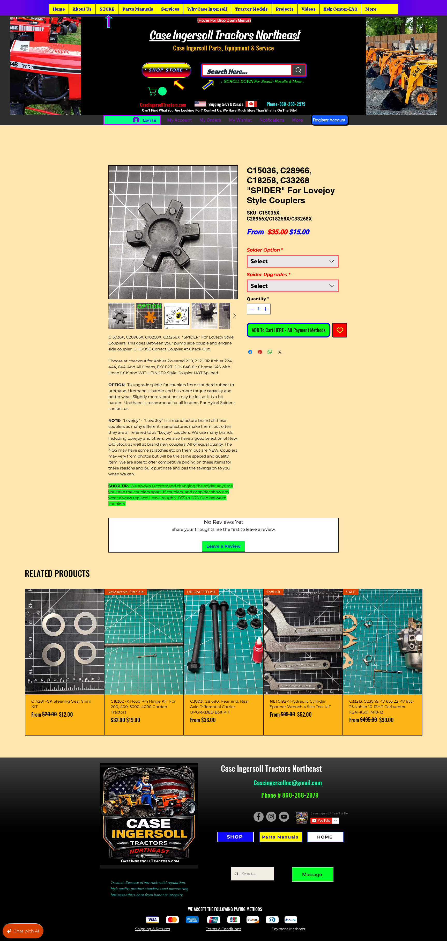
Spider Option (265, 243)
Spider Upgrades (268, 268)
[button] (158, 91)
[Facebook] (259, 775)
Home (114, 143)
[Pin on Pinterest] (260, 345)
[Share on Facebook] (250, 345)
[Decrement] (251, 302)
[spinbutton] (258, 302)
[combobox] (293, 254)
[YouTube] (284, 775)
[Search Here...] (298, 70)
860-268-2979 (293, 104)
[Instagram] (271, 775)
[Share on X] (280, 345)
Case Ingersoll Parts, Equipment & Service (223, 47)
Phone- (272, 104)
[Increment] (266, 302)
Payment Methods (288, 887)
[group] (223, 620)
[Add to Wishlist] (339, 323)
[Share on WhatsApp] (270, 345)
